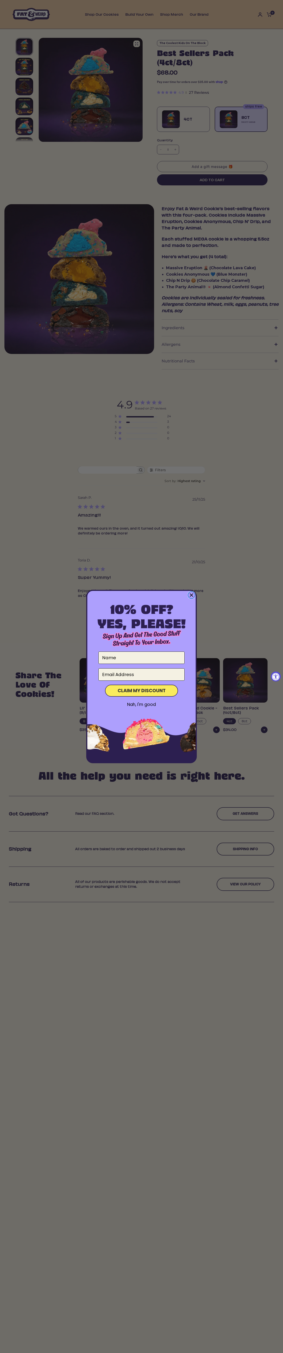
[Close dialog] (191, 595)
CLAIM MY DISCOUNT (142, 690)
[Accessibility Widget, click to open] (276, 677)
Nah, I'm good (141, 704)
